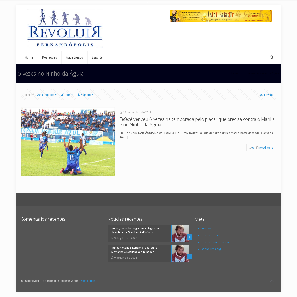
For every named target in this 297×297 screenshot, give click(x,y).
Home (234, 73)
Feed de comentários (215, 242)
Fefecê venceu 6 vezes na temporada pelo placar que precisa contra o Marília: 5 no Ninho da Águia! (198, 122)
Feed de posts (211, 235)
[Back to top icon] (271, 281)
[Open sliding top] (148, 5)
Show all (267, 94)
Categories (47, 94)
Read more (266, 147)
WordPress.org (211, 249)
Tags (67, 94)
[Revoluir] (65, 28)
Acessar (207, 228)
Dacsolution (87, 280)
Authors (86, 94)
